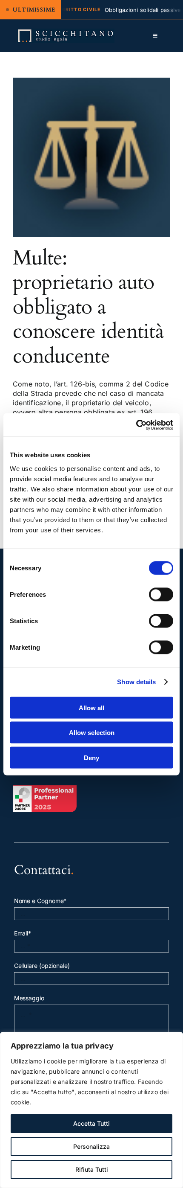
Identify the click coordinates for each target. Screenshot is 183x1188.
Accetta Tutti (91, 1123)
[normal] (65, 32)
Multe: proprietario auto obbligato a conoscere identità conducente (88, 307)
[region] (91, 1110)
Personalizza (91, 1146)
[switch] (161, 594)
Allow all (91, 707)
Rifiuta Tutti (91, 1169)
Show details (136, 681)
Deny (91, 757)
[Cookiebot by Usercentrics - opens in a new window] (136, 424)
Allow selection (91, 732)
